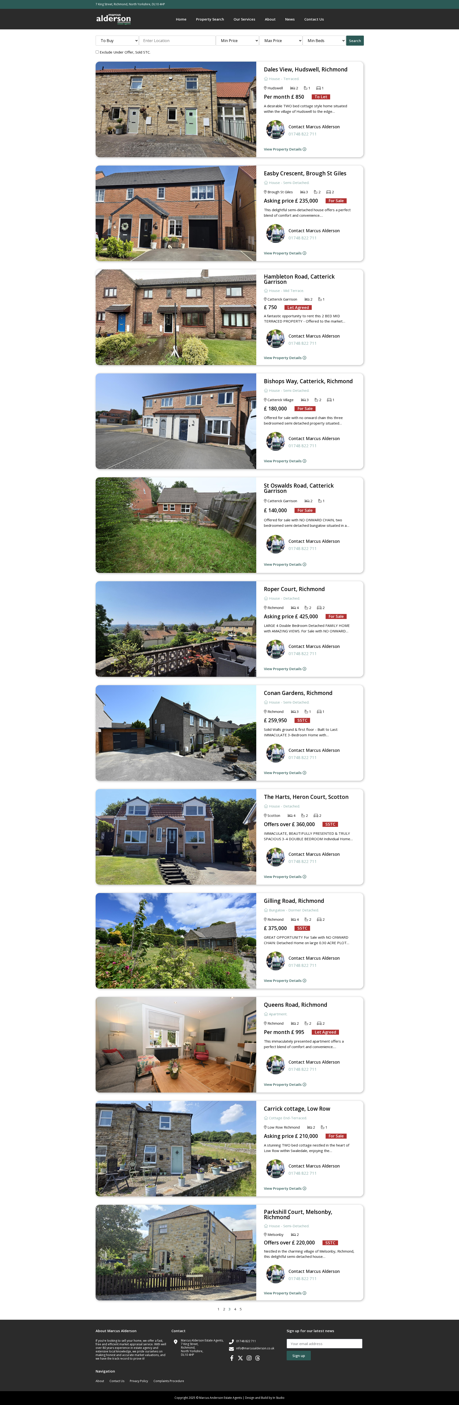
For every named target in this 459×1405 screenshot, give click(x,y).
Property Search (210, 19)
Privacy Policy (139, 1381)
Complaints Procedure (168, 1381)
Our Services (244, 19)
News (290, 19)
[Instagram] (249, 1358)
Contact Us (314, 19)
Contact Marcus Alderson (314, 126)
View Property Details (283, 149)
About (270, 19)
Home (181, 19)
